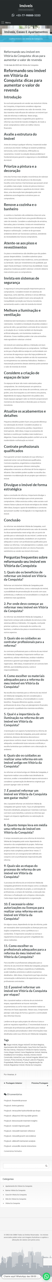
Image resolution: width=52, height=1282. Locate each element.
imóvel (33, 1055)
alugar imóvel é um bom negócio (31, 1045)
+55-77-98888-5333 (28, 15)
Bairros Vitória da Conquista (15, 1190)
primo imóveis (16, 1060)
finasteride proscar (19, 1101)
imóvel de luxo (19, 1057)
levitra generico (18, 1106)
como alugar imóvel (12, 1052)
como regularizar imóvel (30, 1052)
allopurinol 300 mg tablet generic (25, 1116)
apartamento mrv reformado (15, 1047)
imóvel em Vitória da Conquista (29, 526)
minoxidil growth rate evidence (24, 1136)
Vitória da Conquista (30, 65)
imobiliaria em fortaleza (13, 1055)
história (44, 1052)
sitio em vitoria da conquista (15, 1199)
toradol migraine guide (21, 1126)
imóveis (27, 1055)
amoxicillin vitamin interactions (24, 1146)
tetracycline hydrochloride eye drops (26, 1111)
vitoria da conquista (33, 1065)
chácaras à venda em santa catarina (31, 1050)
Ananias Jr (11, 1074)
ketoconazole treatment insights (24, 1121)
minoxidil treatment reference (23, 1131)
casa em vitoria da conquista (16, 1195)
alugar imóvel (12, 1045)
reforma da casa (21, 1062)
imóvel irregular (32, 1057)
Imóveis (26, 5)
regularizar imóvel (17, 1065)
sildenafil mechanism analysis (23, 1141)
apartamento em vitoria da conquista (18, 1186)
